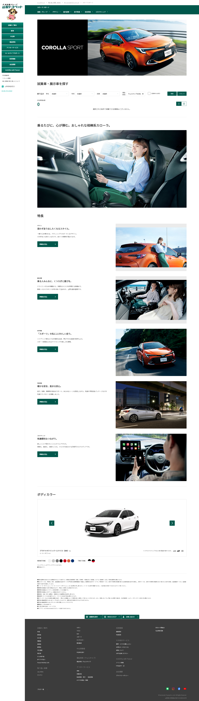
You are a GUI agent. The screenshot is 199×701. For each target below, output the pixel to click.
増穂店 (39, 641)
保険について (120, 650)
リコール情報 (6, 78)
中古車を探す (80, 652)
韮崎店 (39, 644)
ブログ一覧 (40, 689)
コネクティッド (101, 12)
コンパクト (40, 672)
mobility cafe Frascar (124, 658)
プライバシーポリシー (122, 675)
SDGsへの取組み (160, 627)
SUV (78, 634)
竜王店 (39, 653)
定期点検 (79, 674)
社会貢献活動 (159, 631)
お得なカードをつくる (122, 647)
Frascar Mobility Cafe (43, 662)
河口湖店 (39, 650)
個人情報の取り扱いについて (11, 81)
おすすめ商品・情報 (82, 680)
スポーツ (79, 637)
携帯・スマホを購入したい (123, 644)
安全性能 (88, 12)
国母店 (39, 635)
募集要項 (118, 631)
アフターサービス (83, 667)
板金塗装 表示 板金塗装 (85, 677)
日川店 (39, 638)
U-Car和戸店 (40, 656)
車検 (78, 671)
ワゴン (78, 631)
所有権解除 (5, 75)
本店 (38, 631)
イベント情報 (120, 662)
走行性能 (77, 12)
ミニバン (39, 675)
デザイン (55, 12)
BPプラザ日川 (41, 659)
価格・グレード (42, 12)
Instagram (119, 666)
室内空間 (66, 12)
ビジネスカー (80, 640)
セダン (78, 627)
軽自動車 (79, 643)
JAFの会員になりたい (122, 653)
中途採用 (118, 635)
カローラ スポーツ (43, 7)
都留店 (39, 647)
